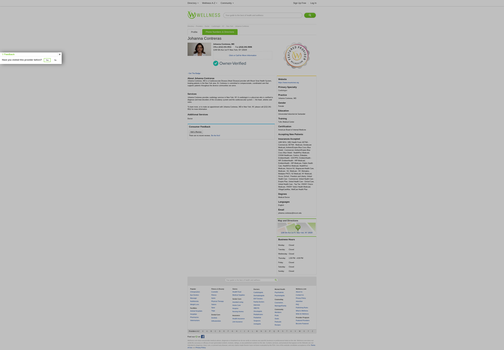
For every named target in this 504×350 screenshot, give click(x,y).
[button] (47, 60)
